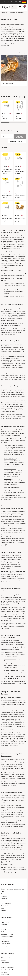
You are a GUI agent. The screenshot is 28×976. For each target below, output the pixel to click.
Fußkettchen (4, 901)
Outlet (2, 908)
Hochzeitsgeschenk (6, 946)
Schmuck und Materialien (7, 969)
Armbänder (4, 896)
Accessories (4, 905)
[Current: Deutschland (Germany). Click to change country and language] (24, 2)
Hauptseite (4, 12)
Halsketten (4, 898)
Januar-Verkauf (5, 922)
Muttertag (3, 929)
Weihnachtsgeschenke (7, 936)
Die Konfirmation (5, 927)
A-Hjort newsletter (6, 958)
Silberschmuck (5, 941)
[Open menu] (20, 7)
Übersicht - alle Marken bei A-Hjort (19, 12)
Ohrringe (3, 891)
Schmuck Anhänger (6, 903)
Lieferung (3, 960)
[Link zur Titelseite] (5, 7)
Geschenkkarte (5, 962)
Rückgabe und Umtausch (7, 967)
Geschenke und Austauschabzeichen (10, 965)
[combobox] (15, 7)
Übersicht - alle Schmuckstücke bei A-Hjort (12, 889)
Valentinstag (4, 924)
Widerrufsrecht (5, 974)
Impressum (4, 972)
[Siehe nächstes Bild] (24, 52)
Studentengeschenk (6, 931)
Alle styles (3, 910)
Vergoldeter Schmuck (6, 939)
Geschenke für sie (6, 943)
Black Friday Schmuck (7, 934)
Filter (3, 136)
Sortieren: (3, 141)
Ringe (2, 894)
